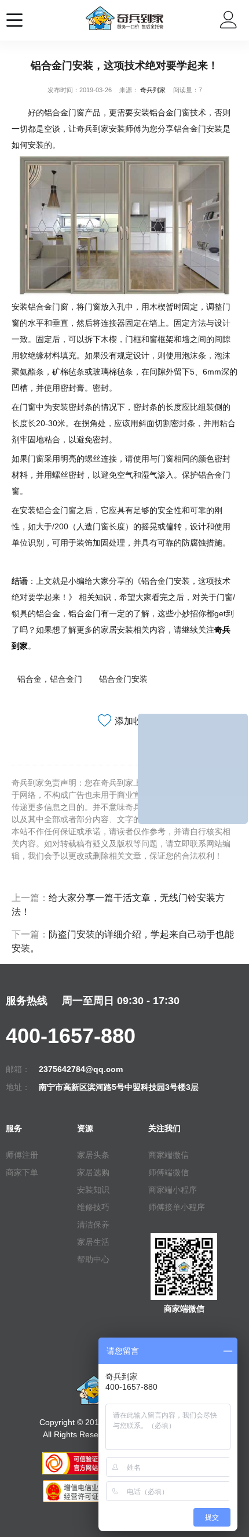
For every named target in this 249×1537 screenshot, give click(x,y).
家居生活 (93, 1242)
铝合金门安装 (123, 679)
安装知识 (93, 1189)
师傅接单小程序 (176, 1207)
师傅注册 (22, 1155)
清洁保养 (93, 1224)
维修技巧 (93, 1207)
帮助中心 (93, 1259)
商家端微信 (168, 1155)
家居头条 (93, 1155)
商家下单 (22, 1172)
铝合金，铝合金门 (49, 679)
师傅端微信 (168, 1172)
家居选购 (93, 1172)
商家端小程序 (172, 1189)
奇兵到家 (153, 89)
